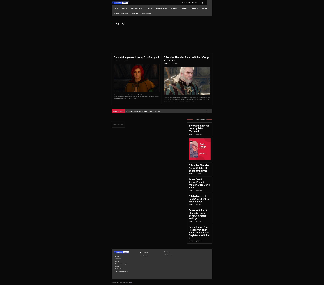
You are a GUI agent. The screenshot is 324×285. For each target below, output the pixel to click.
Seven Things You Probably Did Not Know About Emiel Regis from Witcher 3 (199, 232)
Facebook (145, 252)
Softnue (130, 282)
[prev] (207, 111)
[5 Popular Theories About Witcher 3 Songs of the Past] (187, 81)
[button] (202, 2)
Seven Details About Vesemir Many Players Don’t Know (199, 183)
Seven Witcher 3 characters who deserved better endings (198, 214)
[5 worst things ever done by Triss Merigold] (137, 78)
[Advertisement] (162, 37)
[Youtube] (140, 255)
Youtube (145, 255)
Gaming (116, 61)
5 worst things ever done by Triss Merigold (136, 57)
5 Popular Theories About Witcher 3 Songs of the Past (186, 58)
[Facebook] (140, 252)
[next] (210, 111)
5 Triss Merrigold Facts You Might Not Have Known (199, 199)
